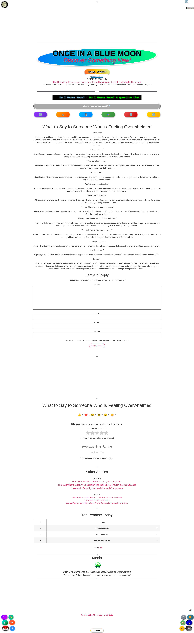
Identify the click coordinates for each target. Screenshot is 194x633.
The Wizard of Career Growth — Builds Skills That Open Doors (97, 497)
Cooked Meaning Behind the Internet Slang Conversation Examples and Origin (97, 503)
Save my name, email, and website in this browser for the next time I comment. (98, 340)
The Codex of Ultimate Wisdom (97, 500)
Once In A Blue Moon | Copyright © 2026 (97, 615)
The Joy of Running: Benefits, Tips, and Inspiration (97, 481)
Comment (97, 285)
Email (97, 322)
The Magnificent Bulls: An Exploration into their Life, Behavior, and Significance (97, 485)
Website (97, 331)
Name (97, 313)
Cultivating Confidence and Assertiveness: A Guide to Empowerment (97, 572)
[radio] (88, 433)
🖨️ (184, 617)
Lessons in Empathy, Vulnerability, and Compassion (97, 488)
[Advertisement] (97, 21)
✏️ (11, 617)
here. (100, 548)
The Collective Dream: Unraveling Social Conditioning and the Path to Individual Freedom (97, 82)
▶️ (190, 617)
